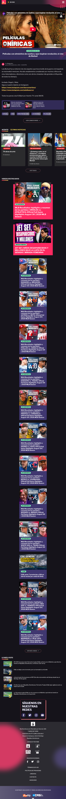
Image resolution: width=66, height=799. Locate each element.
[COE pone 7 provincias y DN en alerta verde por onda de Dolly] (33, 566)
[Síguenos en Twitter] (32, 762)
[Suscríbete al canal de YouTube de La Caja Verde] (37, 752)
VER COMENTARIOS (33, 120)
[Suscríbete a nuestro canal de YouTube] (42, 715)
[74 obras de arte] (13, 145)
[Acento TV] (4, 2)
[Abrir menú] (63, 2)
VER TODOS (33, 170)
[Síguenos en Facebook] (27, 762)
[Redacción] (3, 65)
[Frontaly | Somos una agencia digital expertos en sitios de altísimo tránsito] (27, 795)
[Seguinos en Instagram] (36, 715)
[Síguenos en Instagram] (38, 762)
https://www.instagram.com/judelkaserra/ (18, 90)
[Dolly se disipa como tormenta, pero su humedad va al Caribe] (33, 672)
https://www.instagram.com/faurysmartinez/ (19, 87)
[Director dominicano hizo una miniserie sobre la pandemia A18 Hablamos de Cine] (14, 104)
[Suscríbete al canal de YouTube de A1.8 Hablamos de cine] (38, 746)
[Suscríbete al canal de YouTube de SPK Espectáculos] (28, 752)
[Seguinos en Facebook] (23, 715)
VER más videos (33, 651)
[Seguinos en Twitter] (30, 715)
